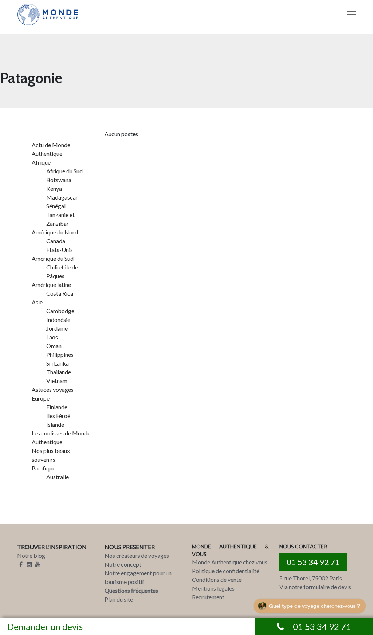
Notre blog (31, 555)
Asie (37, 302)
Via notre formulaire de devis (315, 586)
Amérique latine (51, 284)
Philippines (60, 354)
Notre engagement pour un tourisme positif (138, 577)
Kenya (54, 188)
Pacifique (43, 468)
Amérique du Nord (55, 232)
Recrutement (208, 596)
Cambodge (60, 310)
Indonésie (58, 319)
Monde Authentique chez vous (229, 562)
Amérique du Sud (53, 258)
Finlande (56, 406)
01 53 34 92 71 (313, 562)
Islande (55, 424)
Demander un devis (45, 626)
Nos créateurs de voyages (137, 555)
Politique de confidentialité (225, 570)
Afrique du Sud (64, 170)
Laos (52, 337)
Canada (55, 240)
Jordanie (57, 328)
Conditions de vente (217, 579)
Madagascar (62, 197)
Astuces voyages (53, 389)
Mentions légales (213, 588)
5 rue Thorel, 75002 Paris (310, 578)
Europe (41, 398)
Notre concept (123, 564)
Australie (57, 476)
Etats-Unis (59, 249)
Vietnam (56, 380)
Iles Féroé (58, 415)
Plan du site (119, 599)
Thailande (58, 371)
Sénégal (56, 205)
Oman (54, 345)
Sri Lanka (57, 363)
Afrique (41, 162)
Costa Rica (59, 293)
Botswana (58, 179)
